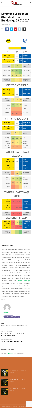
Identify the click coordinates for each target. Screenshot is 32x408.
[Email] (15, 317)
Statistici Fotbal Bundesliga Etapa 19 (12, 341)
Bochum (3, 326)
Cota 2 (12, 372)
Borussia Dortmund (11, 326)
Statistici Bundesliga (22, 326)
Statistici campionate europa (9, 9)
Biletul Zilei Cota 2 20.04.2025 (18, 389)
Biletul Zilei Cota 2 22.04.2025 (18, 379)
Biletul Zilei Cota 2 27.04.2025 (18, 370)
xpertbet (6, 312)
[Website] (18, 317)
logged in (10, 353)
